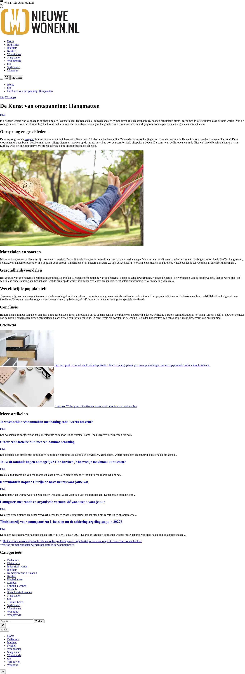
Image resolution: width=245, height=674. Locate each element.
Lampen (12, 582)
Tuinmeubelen (15, 602)
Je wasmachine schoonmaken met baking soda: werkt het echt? (46, 422)
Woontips (12, 70)
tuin (9, 63)
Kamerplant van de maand (22, 572)
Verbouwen (13, 67)
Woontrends (14, 60)
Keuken (11, 51)
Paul (2, 114)
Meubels (12, 589)
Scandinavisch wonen (19, 592)
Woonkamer (14, 54)
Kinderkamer (14, 579)
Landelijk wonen (16, 585)
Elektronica (13, 563)
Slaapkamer (13, 57)
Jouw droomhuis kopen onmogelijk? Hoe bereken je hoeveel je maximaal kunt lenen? (63, 462)
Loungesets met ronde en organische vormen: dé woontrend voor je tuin (52, 502)
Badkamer (13, 44)
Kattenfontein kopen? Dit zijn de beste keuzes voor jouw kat (44, 482)
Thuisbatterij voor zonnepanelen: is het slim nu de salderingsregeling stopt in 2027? (61, 522)
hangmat (29, 139)
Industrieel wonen (17, 566)
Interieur (12, 47)
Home (10, 41)
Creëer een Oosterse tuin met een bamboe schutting (37, 442)
